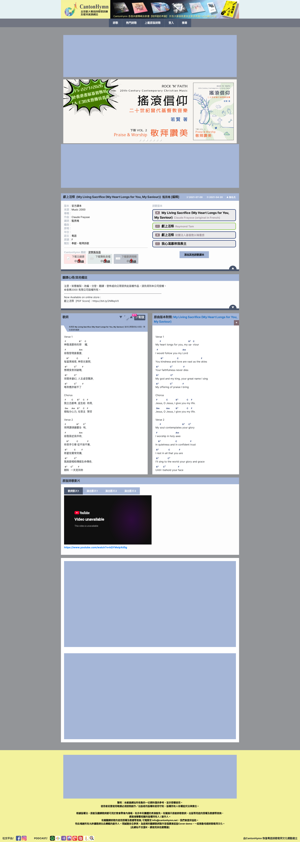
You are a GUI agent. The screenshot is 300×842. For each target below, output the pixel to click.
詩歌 (115, 22)
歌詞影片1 (73, 490)
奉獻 (74, 243)
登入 (171, 22)
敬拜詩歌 (84, 243)
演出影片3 (130, 490)
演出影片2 (111, 490)
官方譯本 (77, 205)
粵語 (74, 235)
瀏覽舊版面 (94, 252)
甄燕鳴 (166, 197)
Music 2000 (78, 209)
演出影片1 (92, 490)
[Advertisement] (150, 56)
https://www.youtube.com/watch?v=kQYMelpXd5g (95, 547)
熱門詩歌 (131, 22)
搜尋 (184, 22)
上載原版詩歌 (153, 22)
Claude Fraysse (81, 217)
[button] (68, 111)
